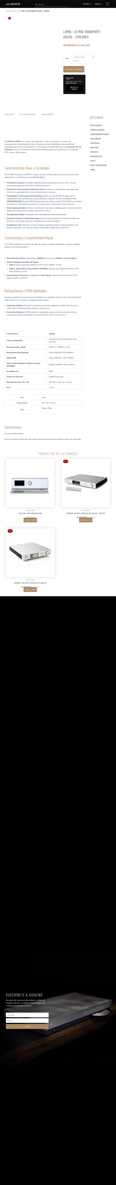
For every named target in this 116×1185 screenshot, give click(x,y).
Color (67, 58)
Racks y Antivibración (98, 165)
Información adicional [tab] (27, 114)
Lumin (18, 11)
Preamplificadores (97, 130)
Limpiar (76, 60)
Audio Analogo (95, 138)
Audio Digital (95, 143)
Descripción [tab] (9, 114)
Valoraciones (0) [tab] (47, 114)
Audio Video (94, 147)
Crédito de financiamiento (74, 82)
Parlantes (94, 152)
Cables (92, 161)
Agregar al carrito (74, 69)
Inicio (7, 11)
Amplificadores (96, 125)
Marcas (13, 11)
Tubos (92, 169)
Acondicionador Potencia (99, 134)
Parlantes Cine (96, 156)
